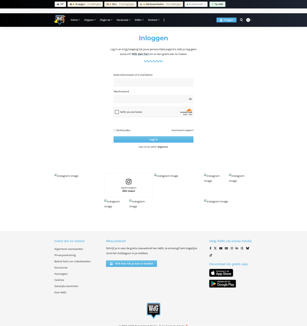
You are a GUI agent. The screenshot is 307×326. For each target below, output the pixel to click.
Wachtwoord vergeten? (182, 130)
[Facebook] (210, 248)
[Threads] (242, 248)
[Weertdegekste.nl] (60, 20)
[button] (164, 20)
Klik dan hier (140, 54)
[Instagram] (232, 248)
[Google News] (226, 248)
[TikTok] (211, 255)
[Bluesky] (247, 248)
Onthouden (123, 130)
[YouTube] (221, 248)
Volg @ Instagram (128, 189)
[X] (215, 248)
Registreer (162, 147)
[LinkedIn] (237, 248)
